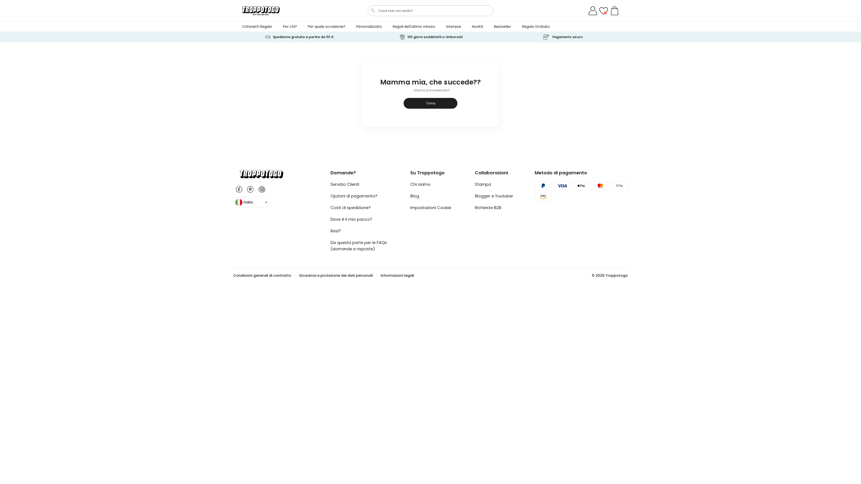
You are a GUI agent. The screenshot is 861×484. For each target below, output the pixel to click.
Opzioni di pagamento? (353, 196)
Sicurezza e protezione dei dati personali (336, 275)
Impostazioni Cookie (431, 207)
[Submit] (373, 10)
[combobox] (430, 10)
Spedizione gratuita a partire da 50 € (303, 37)
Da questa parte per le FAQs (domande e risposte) (358, 246)
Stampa (483, 184)
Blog (414, 196)
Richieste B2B (488, 207)
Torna (430, 103)
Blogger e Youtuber (494, 196)
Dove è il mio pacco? (351, 219)
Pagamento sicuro (567, 37)
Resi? (335, 231)
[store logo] (261, 10)
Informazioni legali (397, 275)
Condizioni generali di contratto (262, 275)
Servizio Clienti (344, 184)
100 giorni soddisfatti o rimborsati (435, 37)
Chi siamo (420, 184)
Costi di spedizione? (350, 207)
